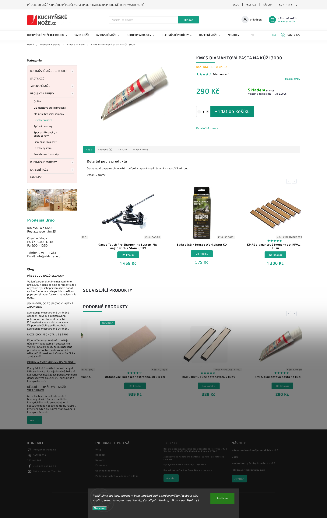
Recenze (251, 4)
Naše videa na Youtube (47, 471)
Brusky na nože (43, 119)
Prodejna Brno (41, 220)
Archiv (34, 420)
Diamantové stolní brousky (50, 107)
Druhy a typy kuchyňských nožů (51, 362)
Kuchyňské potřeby (43, 162)
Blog (236, 4)
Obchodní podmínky (107, 470)
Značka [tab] (140, 149)
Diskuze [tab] (122, 149)
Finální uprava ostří (45, 141)
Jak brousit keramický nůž (248, 469)
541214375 (39, 455)
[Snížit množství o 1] (199, 112)
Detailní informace (207, 128)
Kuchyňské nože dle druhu (48, 70)
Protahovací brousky (46, 154)
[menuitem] (49, 35)
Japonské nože (40, 85)
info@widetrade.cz (44, 449)
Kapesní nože (39, 169)
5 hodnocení (221, 74)
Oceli (235, 456)
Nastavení (99, 508)
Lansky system (42, 147)
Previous (289, 181)
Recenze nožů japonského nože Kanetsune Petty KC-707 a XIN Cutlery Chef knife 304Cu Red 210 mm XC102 (195, 449)
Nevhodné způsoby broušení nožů (253, 463)
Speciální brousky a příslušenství (45, 134)
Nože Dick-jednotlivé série (47, 334)
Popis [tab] (89, 149)
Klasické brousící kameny (49, 113)
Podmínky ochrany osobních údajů (116, 475)
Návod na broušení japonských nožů (255, 450)
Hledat (188, 19)
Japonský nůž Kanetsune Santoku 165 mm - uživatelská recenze (194, 457)
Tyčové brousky (43, 126)
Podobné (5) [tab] (105, 149)
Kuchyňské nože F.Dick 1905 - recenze (185, 464)
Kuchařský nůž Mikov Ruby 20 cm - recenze (188, 470)
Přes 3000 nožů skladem (45, 275)
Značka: (292, 78)
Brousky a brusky (42, 93)
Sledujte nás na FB (44, 465)
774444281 (34, 460)
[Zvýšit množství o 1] (207, 112)
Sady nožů (37, 78)
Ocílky (37, 101)
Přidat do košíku (232, 111)
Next (295, 181)
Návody (267, 4)
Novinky (35, 177)
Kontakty (285, 4)
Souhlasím (222, 498)
